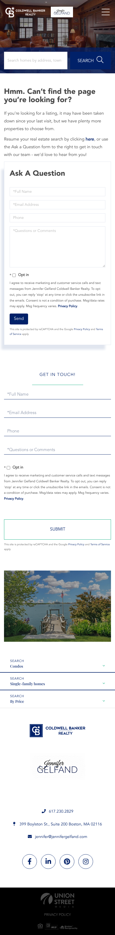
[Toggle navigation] (106, 12)
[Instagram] (85, 861)
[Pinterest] (67, 861)
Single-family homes (27, 683)
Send (19, 319)
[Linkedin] (48, 861)
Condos (16, 666)
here (90, 139)
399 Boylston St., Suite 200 (60, 824)
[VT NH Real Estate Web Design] (57, 900)
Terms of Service (100, 544)
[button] (90, 60)
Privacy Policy (67, 306)
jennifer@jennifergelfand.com (61, 837)
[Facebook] (29, 861)
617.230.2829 (61, 812)
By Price (17, 701)
